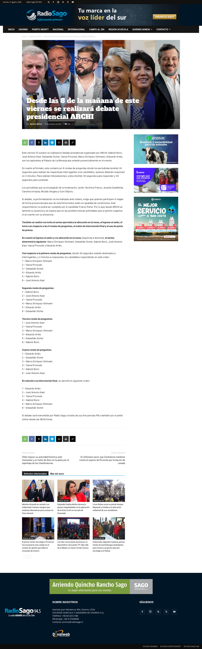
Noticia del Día (35, 36)
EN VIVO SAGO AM (191, 646)
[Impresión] (66, 142)
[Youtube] (73, 2)
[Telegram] (52, 142)
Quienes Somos (141, 29)
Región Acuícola (118, 29)
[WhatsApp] (25, 142)
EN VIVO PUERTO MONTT (170, 646)
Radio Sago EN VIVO (34, 2)
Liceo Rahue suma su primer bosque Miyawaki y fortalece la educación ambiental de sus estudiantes (108, 507)
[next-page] (28, 557)
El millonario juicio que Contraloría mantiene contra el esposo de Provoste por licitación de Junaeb (102, 460)
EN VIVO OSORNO (150, 646)
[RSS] (63, 2)
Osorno (23, 29)
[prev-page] (24, 557)
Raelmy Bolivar (36, 124)
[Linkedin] (45, 142)
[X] (68, 2)
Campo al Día (96, 29)
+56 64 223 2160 (70, 615)
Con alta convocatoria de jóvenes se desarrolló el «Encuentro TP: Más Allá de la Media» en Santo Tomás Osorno (72, 545)
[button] (49, 2)
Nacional (58, 29)
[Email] (59, 142)
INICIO (11, 29)
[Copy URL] (73, 142)
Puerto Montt (40, 29)
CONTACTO (162, 29)
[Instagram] (58, 2)
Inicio (24, 36)
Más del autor (57, 473)
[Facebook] (53, 2)
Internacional (76, 29)
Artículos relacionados (35, 473)
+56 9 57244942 (71, 618)
